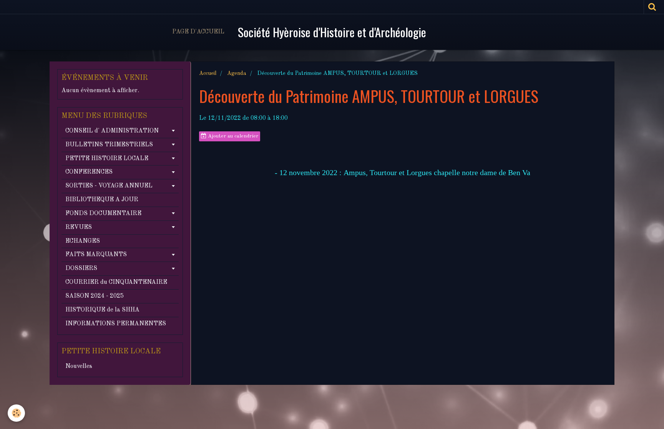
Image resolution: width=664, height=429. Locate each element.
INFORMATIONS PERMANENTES (115, 324)
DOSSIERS (81, 268)
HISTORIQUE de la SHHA (102, 310)
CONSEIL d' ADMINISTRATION (112, 131)
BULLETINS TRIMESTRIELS (109, 145)
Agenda (236, 73)
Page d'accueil (198, 32)
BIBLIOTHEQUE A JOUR (101, 200)
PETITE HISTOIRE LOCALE (106, 159)
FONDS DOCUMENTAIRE (103, 213)
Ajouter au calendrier (232, 136)
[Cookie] (16, 413)
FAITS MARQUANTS (96, 255)
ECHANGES (82, 241)
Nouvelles (78, 366)
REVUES (78, 227)
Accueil (207, 73)
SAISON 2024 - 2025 (94, 296)
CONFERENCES (89, 172)
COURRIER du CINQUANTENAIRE (116, 282)
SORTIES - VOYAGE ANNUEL (109, 186)
